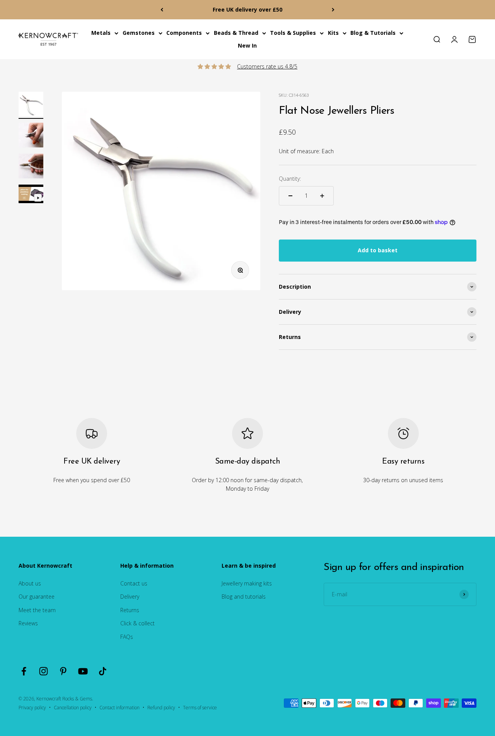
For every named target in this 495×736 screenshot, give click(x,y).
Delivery (129, 596)
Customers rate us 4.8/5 (267, 66)
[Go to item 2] (31, 136)
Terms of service (200, 707)
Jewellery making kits (247, 583)
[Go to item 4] (31, 195)
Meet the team (37, 610)
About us (30, 583)
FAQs (126, 636)
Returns (129, 610)
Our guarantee (37, 596)
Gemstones (139, 32)
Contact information (119, 707)
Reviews (28, 623)
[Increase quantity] (322, 196)
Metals (101, 32)
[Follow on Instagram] (43, 671)
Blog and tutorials (244, 596)
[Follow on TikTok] (102, 671)
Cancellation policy (73, 707)
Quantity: (290, 178)
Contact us (133, 583)
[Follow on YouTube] (83, 671)
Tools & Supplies (293, 32)
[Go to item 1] (31, 105)
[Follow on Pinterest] (63, 671)
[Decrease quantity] (290, 196)
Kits (333, 32)
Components (184, 32)
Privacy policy (32, 707)
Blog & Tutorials (373, 32)
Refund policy (161, 707)
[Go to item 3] (31, 167)
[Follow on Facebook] (24, 671)
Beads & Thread (236, 32)
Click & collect (137, 623)
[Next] (333, 9)
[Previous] (161, 9)
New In (247, 45)
